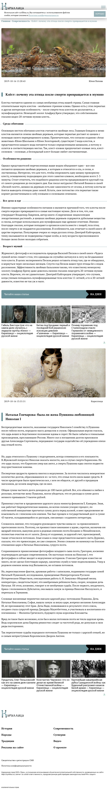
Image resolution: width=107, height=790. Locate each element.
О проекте (60, 747)
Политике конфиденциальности (43, 15)
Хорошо (99, 14)
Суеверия (59, 734)
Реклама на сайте (12, 747)
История (6, 728)
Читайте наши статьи (52, 294)
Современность (63, 728)
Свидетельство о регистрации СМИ (17, 760)
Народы (6, 734)
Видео (57, 741)
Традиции (7, 741)
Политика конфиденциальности (16, 765)
